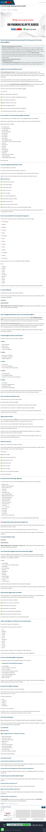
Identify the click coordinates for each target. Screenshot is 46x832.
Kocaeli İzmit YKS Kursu (38, 819)
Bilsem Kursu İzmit (8, 819)
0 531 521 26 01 (37, 825)
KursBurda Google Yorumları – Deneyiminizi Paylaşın (11, 830)
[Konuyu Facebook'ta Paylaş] (13, 9)
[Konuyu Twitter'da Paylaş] (14, 9)
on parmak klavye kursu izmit (11, 803)
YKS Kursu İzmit (23, 819)
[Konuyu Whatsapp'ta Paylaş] (16, 9)
